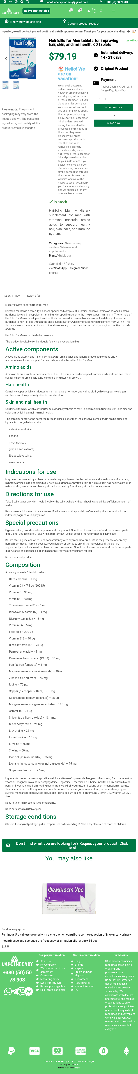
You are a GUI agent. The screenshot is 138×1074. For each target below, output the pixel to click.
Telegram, (74, 268)
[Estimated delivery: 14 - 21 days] (96, 55)
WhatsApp (60, 268)
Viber (84, 268)
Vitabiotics (64, 255)
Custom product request (83, 23)
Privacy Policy (67, 1064)
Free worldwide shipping (25, 22)
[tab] (12, 295)
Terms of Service (66, 1068)
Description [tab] (12, 295)
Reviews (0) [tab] (33, 295)
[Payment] (96, 83)
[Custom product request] (64, 21)
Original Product (114, 68)
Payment (108, 79)
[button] (36, 11)
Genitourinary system (14, 929)
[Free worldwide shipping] (6, 21)
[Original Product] (96, 68)
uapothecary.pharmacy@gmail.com (67, 2)
